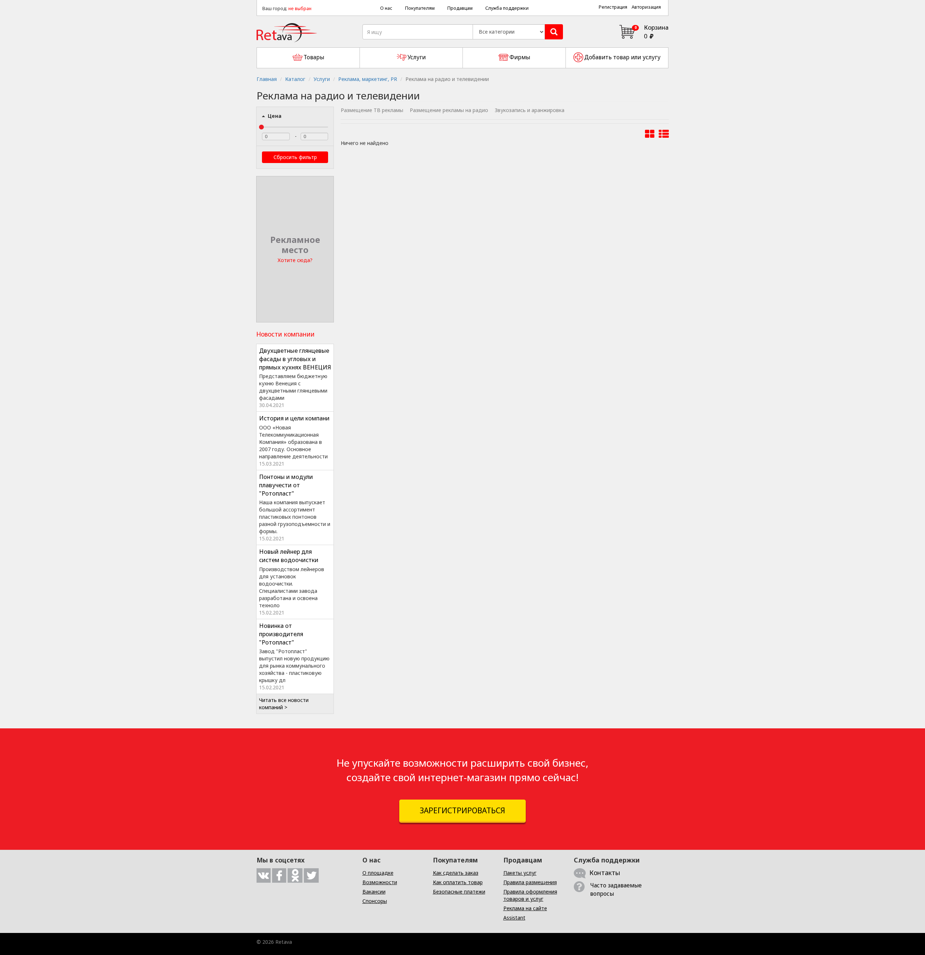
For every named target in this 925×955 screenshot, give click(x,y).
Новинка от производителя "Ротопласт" (281, 634)
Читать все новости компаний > (284, 704)
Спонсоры (374, 901)
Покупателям (420, 8)
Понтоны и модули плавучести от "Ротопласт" (286, 485)
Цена (273, 115)
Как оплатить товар (458, 882)
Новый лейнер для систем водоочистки (288, 556)
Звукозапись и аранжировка (529, 110)
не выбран (299, 8)
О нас (386, 8)
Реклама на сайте (525, 908)
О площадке (377, 872)
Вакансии (374, 891)
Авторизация (646, 7)
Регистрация (613, 7)
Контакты (604, 872)
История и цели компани (294, 418)
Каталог (295, 79)
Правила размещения (530, 882)
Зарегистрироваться (462, 810)
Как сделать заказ (455, 872)
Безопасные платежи (459, 891)
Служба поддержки (507, 8)
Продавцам (460, 8)
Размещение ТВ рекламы (372, 110)
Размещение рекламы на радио (449, 110)
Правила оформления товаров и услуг (530, 895)
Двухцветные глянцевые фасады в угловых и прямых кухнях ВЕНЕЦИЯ (295, 359)
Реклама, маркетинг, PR (367, 79)
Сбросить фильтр (295, 157)
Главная (267, 79)
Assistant (514, 917)
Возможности (379, 882)
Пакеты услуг (520, 872)
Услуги (322, 79)
